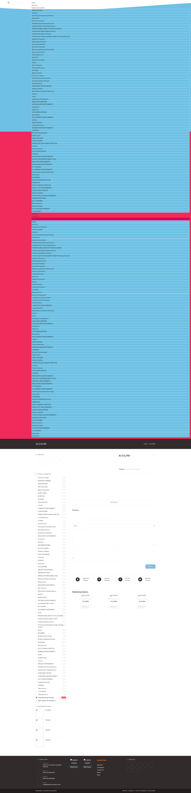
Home (33, 3)
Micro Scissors (37, 203)
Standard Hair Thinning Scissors (43, 26)
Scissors (35, 13)
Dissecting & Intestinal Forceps (43, 16)
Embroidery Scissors (39, 42)
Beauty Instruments (38, 21)
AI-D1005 (142, 601)
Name (74, 549)
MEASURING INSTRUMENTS (42, 164)
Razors (34, 62)
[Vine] (39, 466)
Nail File (35, 57)
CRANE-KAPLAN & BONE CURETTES (44, 143)
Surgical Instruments (38, 8)
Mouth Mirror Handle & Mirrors (43, 91)
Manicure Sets (37, 73)
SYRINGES (35, 130)
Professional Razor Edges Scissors (44, 31)
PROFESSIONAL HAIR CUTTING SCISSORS (46, 29)
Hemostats (35, 18)
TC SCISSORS (36, 211)
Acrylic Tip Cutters (38, 52)
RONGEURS (36, 183)
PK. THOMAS (36, 167)
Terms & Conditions (141, 790)
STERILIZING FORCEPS (40, 190)
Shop (98, 775)
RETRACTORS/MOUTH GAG (41, 180)
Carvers (34, 120)
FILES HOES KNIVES (39, 151)
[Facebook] (45, 460)
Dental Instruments (38, 75)
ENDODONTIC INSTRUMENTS (42, 156)
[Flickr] (63, 460)
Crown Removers (38, 125)
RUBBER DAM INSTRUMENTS (42, 128)
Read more (85, 606)
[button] (111, 219)
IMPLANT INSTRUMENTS (41, 162)
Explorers (35, 109)
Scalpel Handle (37, 89)
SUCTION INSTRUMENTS (41, 209)
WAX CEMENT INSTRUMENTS (42, 117)
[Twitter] (39, 460)
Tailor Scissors (37, 65)
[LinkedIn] (145, 764)
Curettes (35, 146)
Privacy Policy (151, 790)
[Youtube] (45, 466)
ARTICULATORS (37, 193)
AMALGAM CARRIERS (39, 102)
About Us (35, 5)
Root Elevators (37, 83)
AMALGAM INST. (37, 138)
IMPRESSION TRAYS (39, 198)
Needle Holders (37, 10)
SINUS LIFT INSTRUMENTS (42, 188)
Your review (76, 529)
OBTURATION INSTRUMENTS (42, 104)
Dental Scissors (37, 149)
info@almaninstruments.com (51, 784)
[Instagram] (51, 460)
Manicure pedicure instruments (43, 49)
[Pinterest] (57, 460)
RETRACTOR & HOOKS (39, 133)
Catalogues (35, 214)
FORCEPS (35, 154)
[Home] (141, 444)
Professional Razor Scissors (41, 34)
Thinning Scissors (38, 68)
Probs (34, 96)
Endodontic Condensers (40, 99)
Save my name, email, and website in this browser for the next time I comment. (96, 561)
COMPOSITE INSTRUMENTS (42, 86)
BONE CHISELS (37, 123)
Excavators (35, 107)
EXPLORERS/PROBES (39, 112)
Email (117, 549)
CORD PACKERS (37, 141)
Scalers (34, 94)
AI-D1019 (114, 601)
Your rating (76, 523)
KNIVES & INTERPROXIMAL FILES (44, 159)
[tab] (113, 502)
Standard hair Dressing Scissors (43, 23)
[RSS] (51, 466)
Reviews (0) (113, 502)
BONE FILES (36, 136)
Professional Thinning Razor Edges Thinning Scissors (51, 36)
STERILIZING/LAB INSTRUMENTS (44, 196)
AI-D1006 (85, 601)
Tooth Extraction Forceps (40, 81)
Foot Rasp (35, 70)
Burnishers (36, 115)
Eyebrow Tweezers (38, 39)
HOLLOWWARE (37, 201)
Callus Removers (38, 55)
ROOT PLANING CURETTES (41, 185)
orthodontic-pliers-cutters (41, 78)
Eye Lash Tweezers (38, 44)
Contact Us (35, 216)
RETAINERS (36, 177)
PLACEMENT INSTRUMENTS (42, 169)
